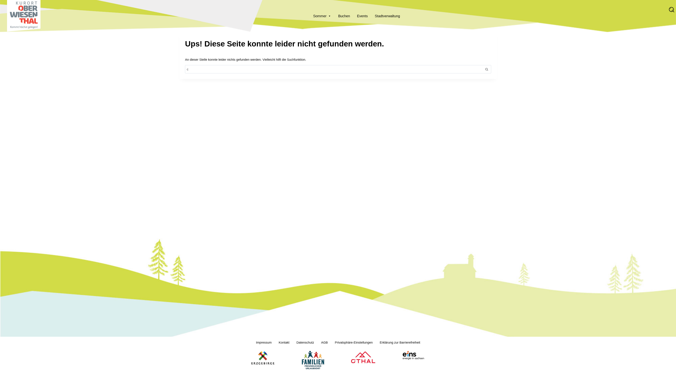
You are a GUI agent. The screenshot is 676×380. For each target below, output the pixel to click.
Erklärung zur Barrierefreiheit (400, 342)
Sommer (320, 16)
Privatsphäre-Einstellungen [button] (354, 342)
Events (362, 16)
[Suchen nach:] (338, 69)
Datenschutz (305, 342)
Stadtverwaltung (387, 16)
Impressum (264, 342)
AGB (324, 342)
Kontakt (284, 342)
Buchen (344, 16)
